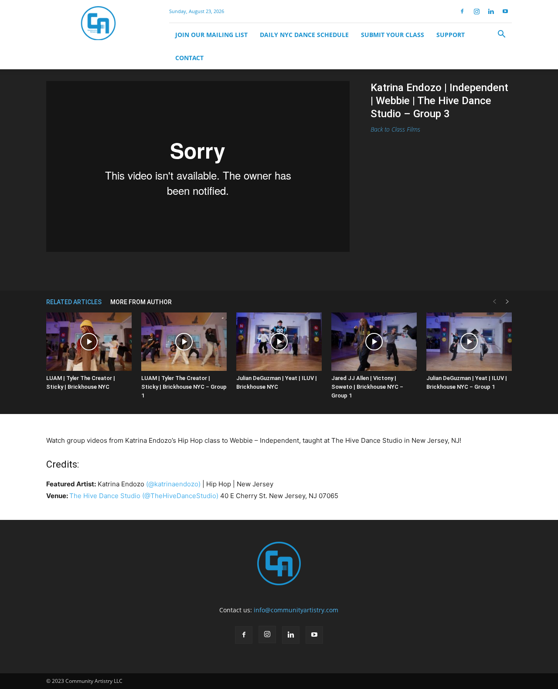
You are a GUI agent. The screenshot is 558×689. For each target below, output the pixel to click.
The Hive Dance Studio (104, 496)
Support (450, 35)
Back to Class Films (395, 129)
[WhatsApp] (188, 269)
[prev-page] (494, 301)
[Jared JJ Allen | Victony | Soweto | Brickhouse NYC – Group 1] (374, 341)
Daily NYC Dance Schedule (304, 35)
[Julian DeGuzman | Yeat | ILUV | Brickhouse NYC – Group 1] (469, 341)
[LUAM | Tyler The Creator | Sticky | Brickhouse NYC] (89, 341)
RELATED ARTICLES (74, 302)
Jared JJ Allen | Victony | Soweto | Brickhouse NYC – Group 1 (367, 387)
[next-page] (507, 301)
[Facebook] (462, 11)
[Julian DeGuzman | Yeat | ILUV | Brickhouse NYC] (279, 341)
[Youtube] (505, 11)
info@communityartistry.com (296, 610)
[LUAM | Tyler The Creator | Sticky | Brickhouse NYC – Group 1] (184, 341)
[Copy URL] (208, 269)
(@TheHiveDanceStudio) (180, 496)
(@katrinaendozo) (173, 484)
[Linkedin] (490, 11)
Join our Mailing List (211, 35)
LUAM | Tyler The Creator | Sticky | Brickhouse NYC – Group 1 (184, 387)
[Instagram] (476, 11)
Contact (189, 58)
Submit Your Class (392, 35)
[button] (501, 35)
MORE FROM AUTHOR (141, 302)
